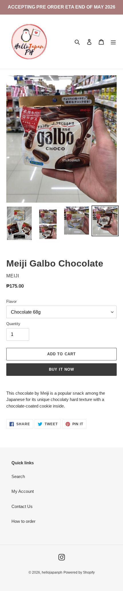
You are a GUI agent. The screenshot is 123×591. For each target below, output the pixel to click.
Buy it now (61, 369)
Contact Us (22, 506)
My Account (22, 491)
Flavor (11, 301)
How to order (23, 521)
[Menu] (113, 42)
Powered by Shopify (79, 572)
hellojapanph (52, 572)
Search (18, 476)
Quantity (13, 324)
